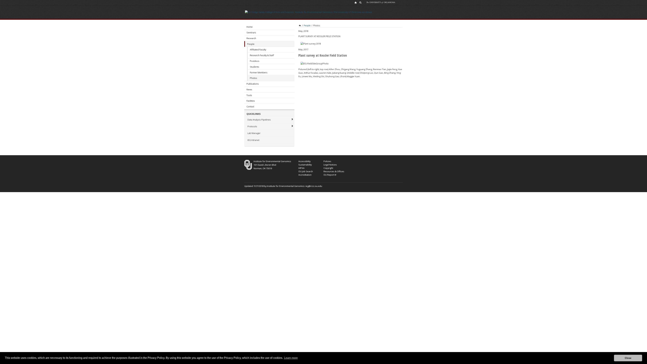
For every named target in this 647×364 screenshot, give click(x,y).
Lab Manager (254, 133)
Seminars (251, 32)
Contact (250, 106)
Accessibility (304, 161)
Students (254, 66)
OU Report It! (330, 174)
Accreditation (305, 174)
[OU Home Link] (355, 2)
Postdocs (254, 61)
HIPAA (301, 168)
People (250, 44)
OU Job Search (305, 171)
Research (251, 38)
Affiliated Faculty (258, 49)
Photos (253, 78)
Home (250, 26)
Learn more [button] (291, 357)
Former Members (258, 72)
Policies (327, 161)
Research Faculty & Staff (262, 55)
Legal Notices (330, 164)
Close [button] (628, 358)
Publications (253, 83)
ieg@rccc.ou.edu (313, 186)
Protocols (252, 126)
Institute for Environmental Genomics (299, 25)
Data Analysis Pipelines (259, 119)
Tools (249, 95)
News (249, 89)
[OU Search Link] (360, 2)
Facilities (251, 100)
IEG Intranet (253, 140)
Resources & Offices (334, 171)
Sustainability (305, 164)
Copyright (328, 168)
